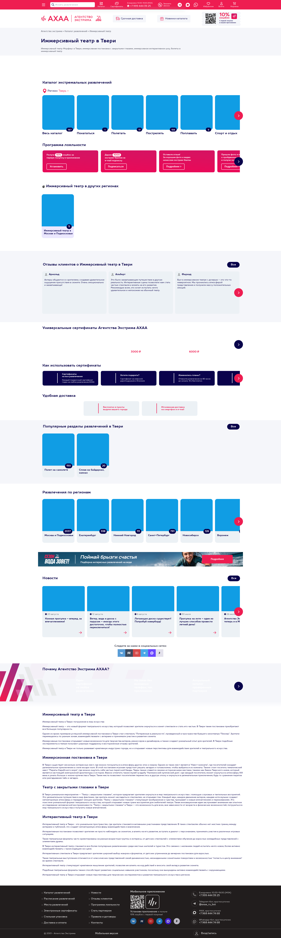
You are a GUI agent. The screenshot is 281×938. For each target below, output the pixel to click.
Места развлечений (56, 905)
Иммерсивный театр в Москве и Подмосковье (58, 232)
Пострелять (155, 133)
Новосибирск (191, 535)
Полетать (118, 133)
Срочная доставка (132, 19)
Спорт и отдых (226, 133)
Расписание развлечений (59, 899)
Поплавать (188, 133)
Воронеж (222, 535)
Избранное (208, 6)
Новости (96, 893)
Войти (221, 6)
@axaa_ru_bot (207, 904)
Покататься (85, 133)
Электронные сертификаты (60, 911)
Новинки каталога (176, 19)
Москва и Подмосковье (58, 535)
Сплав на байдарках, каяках (91, 471)
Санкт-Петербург (158, 535)
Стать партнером (101, 911)
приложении (231, 22)
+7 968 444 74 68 (209, 913)
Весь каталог (52, 133)
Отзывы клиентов (101, 899)
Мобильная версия (106, 933)
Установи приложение (143, 912)
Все (233, 264)
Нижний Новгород (125, 535)
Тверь (62, 91)
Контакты (97, 923)
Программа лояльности (105, 905)
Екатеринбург (87, 535)
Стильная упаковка (55, 917)
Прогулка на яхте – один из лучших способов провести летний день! (196, 622)
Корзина (234, 6)
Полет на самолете (56, 470)
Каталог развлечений (57, 893)
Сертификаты (116, 6)
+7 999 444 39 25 (140, 6)
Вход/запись (208, 933)
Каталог (101, 6)
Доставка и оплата (55, 923)
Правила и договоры (103, 917)
